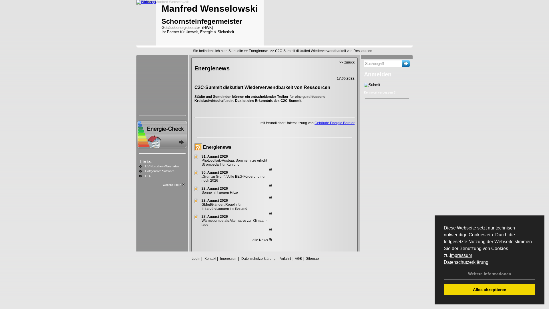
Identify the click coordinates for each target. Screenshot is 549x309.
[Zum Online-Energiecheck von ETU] (162, 147)
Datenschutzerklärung (466, 262)
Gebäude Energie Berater (335, 123)
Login (196, 259)
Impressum (461, 255)
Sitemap (312, 259)
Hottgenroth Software (159, 171)
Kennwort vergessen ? (379, 92)
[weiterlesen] (270, 170)
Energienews (217, 147)
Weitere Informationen (489, 274)
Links (146, 161)
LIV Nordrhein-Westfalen (162, 166)
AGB (298, 259)
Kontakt (210, 259)
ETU (148, 176)
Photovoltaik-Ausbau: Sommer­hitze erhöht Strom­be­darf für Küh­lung (234, 163)
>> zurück (347, 62)
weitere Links (172, 185)
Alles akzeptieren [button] (489, 289)
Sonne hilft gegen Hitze (220, 193)
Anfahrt (285, 259)
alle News (260, 240)
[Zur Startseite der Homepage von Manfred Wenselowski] (146, 2)
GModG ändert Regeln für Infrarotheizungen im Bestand (224, 207)
